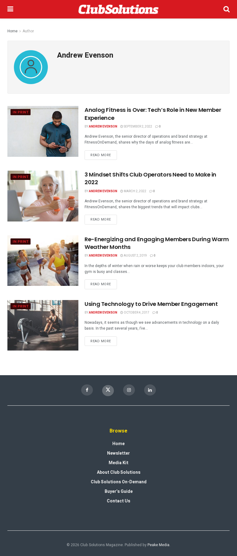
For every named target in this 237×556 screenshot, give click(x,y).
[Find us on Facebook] (87, 390)
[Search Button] (226, 9)
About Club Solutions (118, 472)
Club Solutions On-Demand (119, 482)
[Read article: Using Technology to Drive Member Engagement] (42, 325)
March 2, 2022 (134, 191)
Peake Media (158, 545)
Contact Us (118, 501)
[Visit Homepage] (118, 9)
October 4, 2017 (136, 312)
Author (28, 31)
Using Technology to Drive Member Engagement (151, 304)
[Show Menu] (10, 9)
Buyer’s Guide (119, 491)
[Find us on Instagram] (129, 390)
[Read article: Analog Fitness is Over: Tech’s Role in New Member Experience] (42, 131)
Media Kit (118, 463)
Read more (103, 154)
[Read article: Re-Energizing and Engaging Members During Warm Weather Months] (42, 260)
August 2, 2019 (135, 256)
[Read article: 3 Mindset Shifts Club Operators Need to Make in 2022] (42, 196)
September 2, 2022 (137, 126)
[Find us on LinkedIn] (150, 390)
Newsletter (118, 453)
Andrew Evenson (103, 126)
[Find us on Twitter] (108, 390)
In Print (20, 112)
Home (12, 31)
